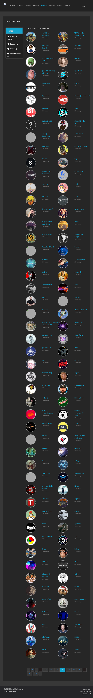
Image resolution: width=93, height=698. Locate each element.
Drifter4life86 (47, 121)
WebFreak (46, 83)
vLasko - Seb (79, 209)
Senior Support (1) (14, 55)
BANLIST (67, 5)
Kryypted (45, 146)
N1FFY (76, 83)
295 (57, 670)
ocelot (76, 184)
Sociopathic (46, 473)
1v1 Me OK (78, 322)
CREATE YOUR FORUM (32, 5)
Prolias (44, 524)
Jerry (44, 360)
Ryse (44, 549)
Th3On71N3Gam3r (80, 310)
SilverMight (78, 335)
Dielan (76, 360)
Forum (12, 5)
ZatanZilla (77, 272)
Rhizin (44, 436)
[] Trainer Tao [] (47, 209)
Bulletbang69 (47, 423)
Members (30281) (12, 38)
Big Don (45, 196)
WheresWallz (79, 473)
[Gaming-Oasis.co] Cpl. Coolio (79, 412)
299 (79, 670)
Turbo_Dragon (79, 259)
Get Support (86, 694)
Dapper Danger (47, 373)
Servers (59, 5)
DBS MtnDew (79, 398)
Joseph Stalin (47, 285)
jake (43, 624)
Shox (76, 108)
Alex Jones (78, 624)
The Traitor (46, 498)
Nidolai (76, 549)
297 (68, 670)
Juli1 (76, 561)
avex (76, 347)
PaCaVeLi (77, 58)
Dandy (76, 511)
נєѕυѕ (44, 461)
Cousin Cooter (47, 511)
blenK (76, 612)
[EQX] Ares (46, 385)
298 (74, 670)
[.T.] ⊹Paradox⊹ (80, 599)
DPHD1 (76, 637)
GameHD (45, 259)
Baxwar (77, 247)
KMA (44, 297)
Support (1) (14, 44)
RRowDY (77, 587)
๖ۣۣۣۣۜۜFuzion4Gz (78, 134)
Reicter (45, 272)
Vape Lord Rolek (48, 247)
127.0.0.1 (77, 196)
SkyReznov (46, 637)
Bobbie (45, 448)
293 (45, 670)
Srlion (76, 650)
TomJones (78, 45)
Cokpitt (45, 398)
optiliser (77, 524)
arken (76, 222)
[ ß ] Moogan (46, 347)
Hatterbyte (46, 612)
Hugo (76, 159)
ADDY (76, 285)
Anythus (77, 498)
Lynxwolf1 (45, 96)
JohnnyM (77, 574)
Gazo (76, 423)
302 (29, 673)
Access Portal (87, 689)
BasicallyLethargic (81, 146)
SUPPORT (20, 5)
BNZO (44, 650)
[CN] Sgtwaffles (47, 234)
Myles (76, 486)
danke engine (79, 385)
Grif (75, 536)
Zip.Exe (77, 297)
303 (35, 673)
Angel (76, 373)
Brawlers (45, 108)
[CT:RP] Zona (79, 171)
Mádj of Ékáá (46, 599)
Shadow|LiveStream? (82, 96)
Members (44, 5)
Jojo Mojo (45, 184)
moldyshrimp (47, 335)
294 (51, 670)
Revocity (45, 310)
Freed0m (77, 448)
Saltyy (76, 461)
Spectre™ (77, 71)
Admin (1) (13, 49)
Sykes (44, 159)
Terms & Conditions (85, 691)
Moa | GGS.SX (47, 536)
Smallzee (45, 561)
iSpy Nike (45, 587)
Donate (52, 5)
